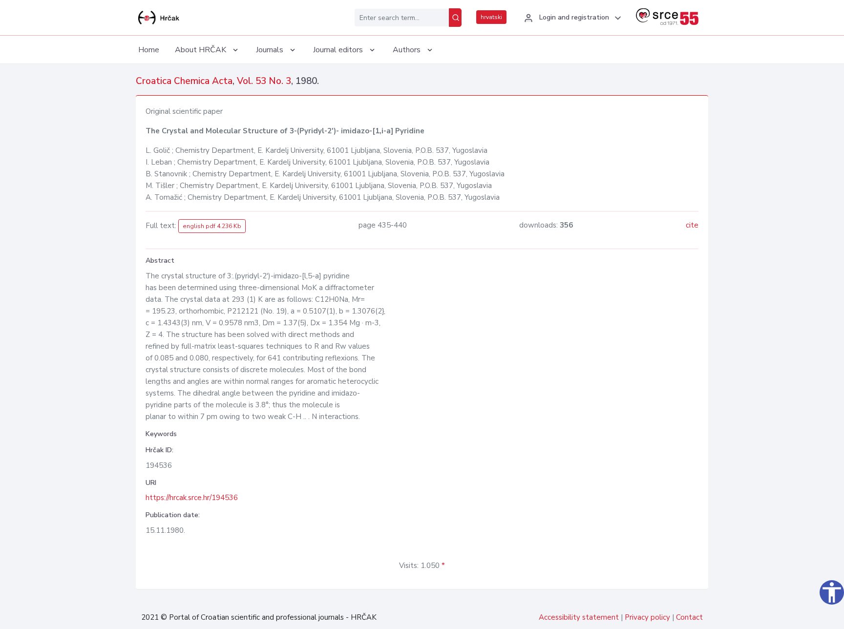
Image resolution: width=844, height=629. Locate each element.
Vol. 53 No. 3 (264, 81)
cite (692, 225)
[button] (571, 18)
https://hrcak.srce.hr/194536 (192, 498)
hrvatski (491, 17)
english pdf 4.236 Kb (212, 226)
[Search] (455, 17)
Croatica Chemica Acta (184, 81)
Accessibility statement (579, 617)
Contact (689, 617)
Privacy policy (647, 617)
